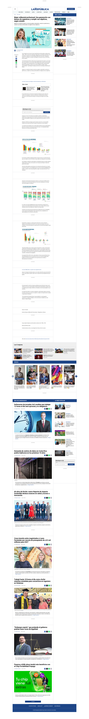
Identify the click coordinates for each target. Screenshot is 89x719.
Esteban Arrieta (17, 408)
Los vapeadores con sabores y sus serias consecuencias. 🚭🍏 (56, 386)
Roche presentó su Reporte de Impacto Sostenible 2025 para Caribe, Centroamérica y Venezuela (19, 387)
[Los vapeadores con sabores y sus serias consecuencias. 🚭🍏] (56, 375)
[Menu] (15, 9)
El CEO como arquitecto (68, 407)
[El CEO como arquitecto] (60, 406)
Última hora (68, 439)
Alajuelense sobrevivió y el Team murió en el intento (48, 356)
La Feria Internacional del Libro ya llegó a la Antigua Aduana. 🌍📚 (31, 386)
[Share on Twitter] (16, 60)
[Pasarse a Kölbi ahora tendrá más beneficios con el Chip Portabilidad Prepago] (33, 681)
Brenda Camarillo (17, 455)
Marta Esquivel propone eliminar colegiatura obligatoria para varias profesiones (31, 89)
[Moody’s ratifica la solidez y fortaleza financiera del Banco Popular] (60, 453)
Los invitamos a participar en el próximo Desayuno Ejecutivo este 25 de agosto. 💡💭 (44, 387)
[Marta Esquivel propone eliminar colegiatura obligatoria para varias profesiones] (24, 88)
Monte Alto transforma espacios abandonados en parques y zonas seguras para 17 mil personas (45, 88)
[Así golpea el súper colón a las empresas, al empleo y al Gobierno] (60, 415)
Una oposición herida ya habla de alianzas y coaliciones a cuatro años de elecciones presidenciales (71, 32)
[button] (71, 9)
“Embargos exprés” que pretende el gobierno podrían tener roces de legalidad (30, 628)
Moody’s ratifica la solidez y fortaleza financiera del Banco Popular (69, 454)
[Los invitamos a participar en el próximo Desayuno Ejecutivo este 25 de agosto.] (44, 375)
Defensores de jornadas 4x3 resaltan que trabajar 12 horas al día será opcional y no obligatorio (32, 405)
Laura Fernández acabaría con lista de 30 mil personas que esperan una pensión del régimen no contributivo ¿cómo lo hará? (70, 443)
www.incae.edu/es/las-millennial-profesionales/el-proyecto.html (37, 338)
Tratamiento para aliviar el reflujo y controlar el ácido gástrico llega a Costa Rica (70, 425)
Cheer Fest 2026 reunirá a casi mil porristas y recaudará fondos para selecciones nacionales (48, 351)
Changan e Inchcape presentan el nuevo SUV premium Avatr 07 (27, 356)
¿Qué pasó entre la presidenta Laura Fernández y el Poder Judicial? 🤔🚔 (69, 386)
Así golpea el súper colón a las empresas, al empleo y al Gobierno (70, 415)
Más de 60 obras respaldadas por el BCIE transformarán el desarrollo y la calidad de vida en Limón (69, 351)
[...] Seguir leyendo (30, 484)
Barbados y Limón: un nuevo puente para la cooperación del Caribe (70, 433)
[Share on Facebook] (16, 58)
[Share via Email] (16, 65)
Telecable (38, 482)
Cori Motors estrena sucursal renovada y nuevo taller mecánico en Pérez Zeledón (71, 54)
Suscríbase (57, 706)
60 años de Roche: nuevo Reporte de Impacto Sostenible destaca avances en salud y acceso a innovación (32, 493)
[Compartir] (16, 67)
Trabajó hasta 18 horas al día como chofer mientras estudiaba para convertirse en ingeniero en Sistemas (32, 581)
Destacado (69, 39)
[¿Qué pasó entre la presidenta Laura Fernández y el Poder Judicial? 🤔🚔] (69, 375)
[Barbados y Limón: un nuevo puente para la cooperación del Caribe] (60, 433)
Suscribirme (46, 112)
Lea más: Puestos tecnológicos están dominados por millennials (34, 81)
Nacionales (18, 14)
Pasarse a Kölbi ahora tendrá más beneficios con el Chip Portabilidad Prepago (32, 665)
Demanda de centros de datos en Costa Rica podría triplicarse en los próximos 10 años (30, 452)
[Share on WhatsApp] (16, 62)
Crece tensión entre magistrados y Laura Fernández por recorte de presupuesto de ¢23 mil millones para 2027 (32, 540)
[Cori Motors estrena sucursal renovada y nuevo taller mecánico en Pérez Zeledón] (60, 53)
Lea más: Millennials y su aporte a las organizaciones (31, 269)
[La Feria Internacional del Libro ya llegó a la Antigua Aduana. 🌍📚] (32, 375)
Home (15, 14)
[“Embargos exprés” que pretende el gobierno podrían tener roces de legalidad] (33, 644)
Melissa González (17, 497)
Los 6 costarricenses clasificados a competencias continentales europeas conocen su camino (28, 351)
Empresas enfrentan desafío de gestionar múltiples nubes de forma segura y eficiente (70, 22)
